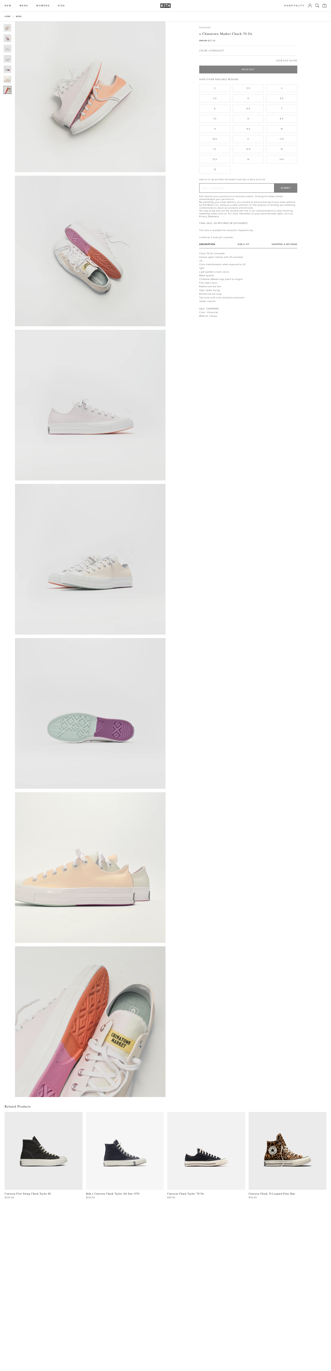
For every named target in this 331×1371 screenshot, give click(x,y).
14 (248, 159)
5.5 (281, 98)
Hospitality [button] (294, 5)
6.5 (248, 108)
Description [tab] (207, 244)
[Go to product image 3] (7, 48)
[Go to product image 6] (7, 80)
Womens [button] (43, 5)
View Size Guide (286, 60)
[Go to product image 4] (7, 59)
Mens (18, 16)
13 (282, 149)
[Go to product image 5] (7, 69)
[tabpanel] (248, 285)
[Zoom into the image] (90, 96)
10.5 (215, 139)
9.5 (248, 129)
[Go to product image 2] (7, 38)
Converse (205, 27)
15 (215, 169)
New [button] (8, 5)
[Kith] (165, 5)
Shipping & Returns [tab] (284, 244)
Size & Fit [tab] (243, 244)
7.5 (214, 118)
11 (248, 139)
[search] (317, 5)
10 (282, 129)
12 (215, 149)
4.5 (214, 98)
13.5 (215, 159)
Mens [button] (24, 5)
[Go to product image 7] (7, 90)
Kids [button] (61, 5)
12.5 (248, 149)
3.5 (248, 88)
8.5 (281, 118)
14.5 (281, 159)
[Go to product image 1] (7, 28)
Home (8, 16)
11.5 (281, 139)
